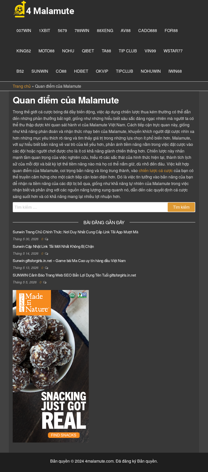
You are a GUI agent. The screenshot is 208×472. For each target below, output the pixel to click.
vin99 (150, 51)
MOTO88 (47, 51)
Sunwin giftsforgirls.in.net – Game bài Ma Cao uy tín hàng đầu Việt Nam (69, 260)
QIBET (88, 51)
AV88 (126, 30)
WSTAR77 (173, 51)
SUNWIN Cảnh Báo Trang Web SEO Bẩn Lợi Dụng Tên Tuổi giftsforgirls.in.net (74, 275)
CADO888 (147, 30)
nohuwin (151, 71)
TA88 (106, 51)
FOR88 (171, 30)
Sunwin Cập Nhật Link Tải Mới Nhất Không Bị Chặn (53, 246)
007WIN (23, 30)
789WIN (82, 30)
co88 (61, 71)
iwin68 (175, 71)
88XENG (105, 30)
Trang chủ (22, 86)
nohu (68, 51)
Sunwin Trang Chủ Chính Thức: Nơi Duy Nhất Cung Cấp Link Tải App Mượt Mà (75, 231)
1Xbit (44, 30)
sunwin (39, 71)
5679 (62, 30)
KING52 (23, 51)
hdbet (81, 71)
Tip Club (128, 51)
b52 (20, 71)
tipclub (124, 71)
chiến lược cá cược (156, 170)
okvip (102, 71)
